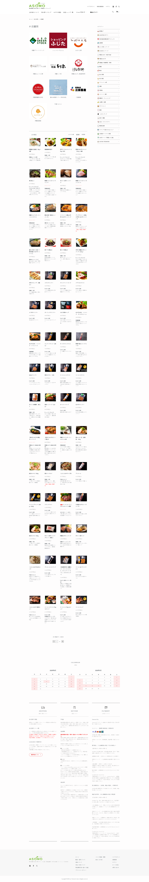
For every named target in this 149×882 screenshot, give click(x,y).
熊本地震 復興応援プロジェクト (107, 39)
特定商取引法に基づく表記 (82, 867)
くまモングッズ (103, 114)
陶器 (100, 66)
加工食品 (101, 78)
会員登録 (114, 859)
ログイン (108, 6)
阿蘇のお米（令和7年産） (105, 55)
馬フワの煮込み (48, 250)
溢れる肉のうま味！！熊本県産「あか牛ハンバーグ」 (34, 251)
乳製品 (101, 90)
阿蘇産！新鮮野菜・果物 (105, 62)
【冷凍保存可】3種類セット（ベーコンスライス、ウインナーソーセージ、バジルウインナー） (66, 570)
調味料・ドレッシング (104, 98)
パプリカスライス (80, 283)
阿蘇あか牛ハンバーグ (65, 536)
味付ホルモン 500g (33, 473)
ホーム (30, 19)
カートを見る (115, 865)
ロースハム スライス (65, 375)
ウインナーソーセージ (65, 283)
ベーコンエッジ (79, 607)
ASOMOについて (34, 12)
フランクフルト (48, 504)
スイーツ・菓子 (103, 94)
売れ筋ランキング (46, 12)
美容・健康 (102, 118)
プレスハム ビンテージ (50, 567)
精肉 (100, 70)
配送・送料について (80, 859)
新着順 (83, 134)
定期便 (101, 43)
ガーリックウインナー (50, 312)
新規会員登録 (100, 6)
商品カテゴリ (94, 12)
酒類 (100, 86)
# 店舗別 (42, 19)
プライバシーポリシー (81, 870)
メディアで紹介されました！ (106, 129)
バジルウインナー (49, 283)
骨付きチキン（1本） (50, 375)
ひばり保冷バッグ (64, 312)
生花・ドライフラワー (104, 122)
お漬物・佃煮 (102, 102)
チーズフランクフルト (65, 343)
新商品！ (101, 31)
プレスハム (78, 473)
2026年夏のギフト (103, 35)
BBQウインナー (33, 375)
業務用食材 (102, 126)
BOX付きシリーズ (103, 51)
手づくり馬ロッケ (80, 536)
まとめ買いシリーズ (104, 47)
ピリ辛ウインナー (33, 312)
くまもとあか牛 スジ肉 (65, 473)
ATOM (100, 859)
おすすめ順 (71, 134)
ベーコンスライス (80, 375)
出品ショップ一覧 (68, 12)
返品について (79, 862)
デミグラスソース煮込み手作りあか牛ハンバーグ (81, 217)
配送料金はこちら (35, 754)
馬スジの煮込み (64, 250)
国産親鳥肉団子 (48, 149)
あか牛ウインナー (80, 404)
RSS (97, 859)
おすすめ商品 (57, 12)
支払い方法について (80, 865)
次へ (62, 641)
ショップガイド (80, 12)
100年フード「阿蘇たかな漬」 (106, 137)
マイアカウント (91, 6)
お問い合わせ (115, 867)
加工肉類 (36, 19)
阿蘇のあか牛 (102, 58)
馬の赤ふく (32, 180)
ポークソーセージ (64, 404)
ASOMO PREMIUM (104, 141)
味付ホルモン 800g (33, 536)
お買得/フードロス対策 (105, 133)
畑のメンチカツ (48, 473)
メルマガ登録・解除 (100, 857)
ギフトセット (102, 106)
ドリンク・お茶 (103, 82)
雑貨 (100, 110)
